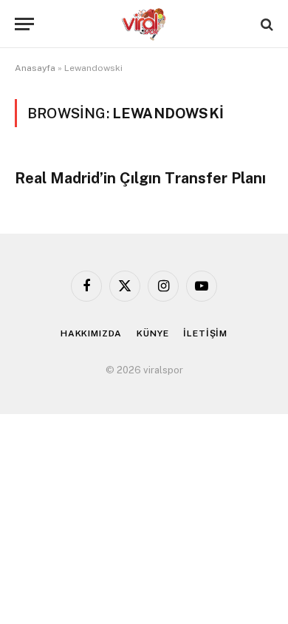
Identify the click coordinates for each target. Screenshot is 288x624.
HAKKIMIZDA (91, 333)
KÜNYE (152, 333)
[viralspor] (144, 24)
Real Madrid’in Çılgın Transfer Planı (140, 178)
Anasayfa (35, 68)
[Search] (265, 24)
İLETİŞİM (205, 333)
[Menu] (24, 24)
